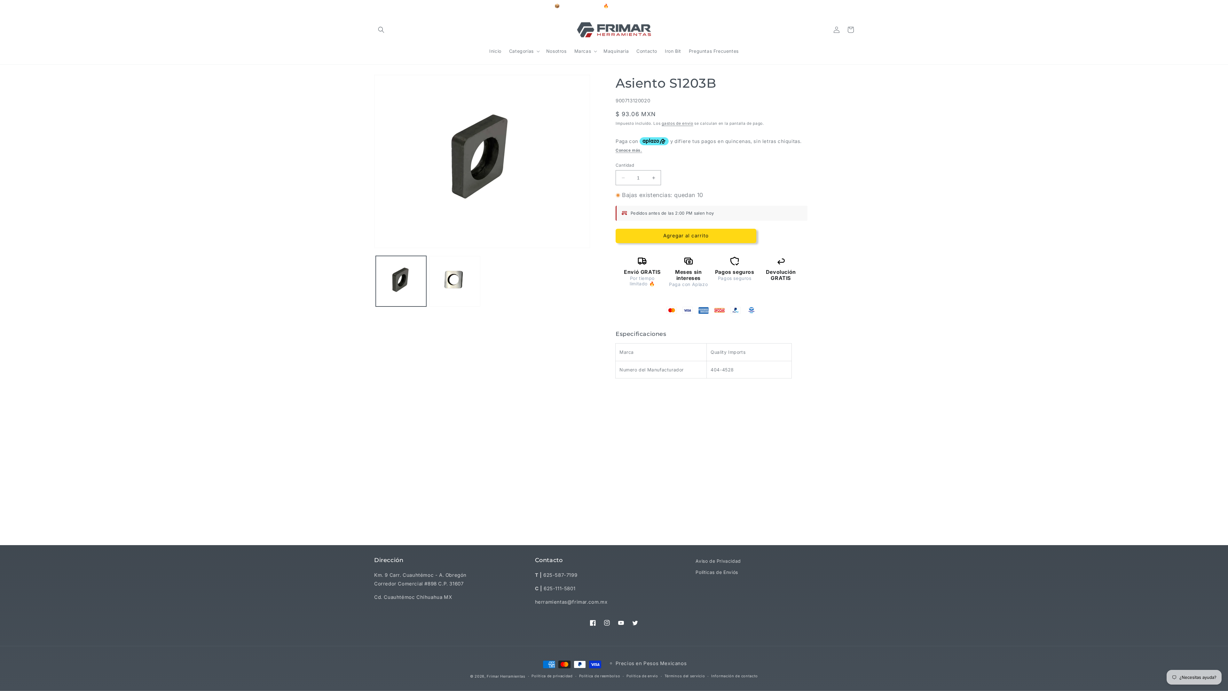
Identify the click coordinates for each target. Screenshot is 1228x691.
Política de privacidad (551, 676)
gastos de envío (677, 123)
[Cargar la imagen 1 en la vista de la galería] (401, 281)
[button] (381, 30)
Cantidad (625, 165)
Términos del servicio (685, 676)
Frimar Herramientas (506, 676)
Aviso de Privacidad (718, 561)
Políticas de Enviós (717, 572)
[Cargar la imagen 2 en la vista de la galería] (454, 281)
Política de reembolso (599, 676)
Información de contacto (734, 676)
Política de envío (642, 676)
